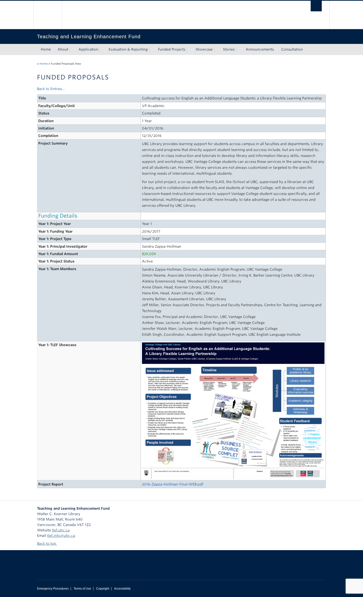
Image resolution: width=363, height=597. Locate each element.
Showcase (204, 49)
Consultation (292, 49)
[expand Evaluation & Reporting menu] (152, 49)
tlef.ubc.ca (61, 530)
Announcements (260, 49)
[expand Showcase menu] (217, 49)
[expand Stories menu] (239, 49)
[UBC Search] (316, 6)
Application (88, 49)
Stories (229, 49)
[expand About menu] (73, 49)
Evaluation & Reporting (128, 49)
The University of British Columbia (47, 15)
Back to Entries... (51, 89)
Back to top (47, 543)
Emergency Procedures (53, 588)
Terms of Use (82, 588)
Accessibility (122, 588)
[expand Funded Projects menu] (190, 49)
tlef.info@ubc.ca (61, 536)
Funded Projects (171, 49)
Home (46, 49)
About (63, 49)
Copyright (102, 588)
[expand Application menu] (103, 49)
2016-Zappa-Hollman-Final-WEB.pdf (172, 484)
